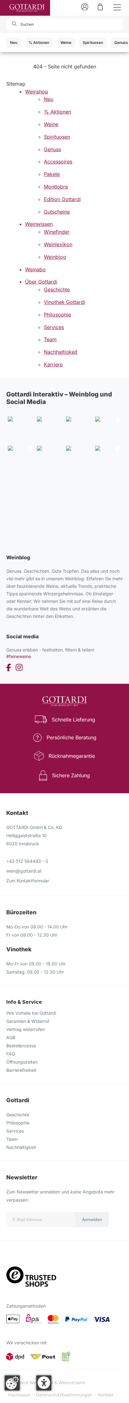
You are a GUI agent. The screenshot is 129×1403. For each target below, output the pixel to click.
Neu (13, 42)
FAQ (10, 1053)
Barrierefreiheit (21, 1070)
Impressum (19, 1394)
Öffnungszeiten (22, 1062)
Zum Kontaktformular (27, 880)
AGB (10, 1037)
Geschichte (17, 1114)
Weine (65, 42)
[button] (43, 1382)
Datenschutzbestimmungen (64, 1394)
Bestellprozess (21, 1045)
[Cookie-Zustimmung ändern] (12, 1382)
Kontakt (106, 1394)
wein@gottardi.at (24, 871)
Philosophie (17, 1122)
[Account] (84, 6)
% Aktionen (38, 42)
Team (12, 1139)
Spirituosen (93, 42)
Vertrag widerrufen (25, 1029)
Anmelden (92, 1219)
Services (15, 1131)
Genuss (121, 42)
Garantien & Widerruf (27, 1021)
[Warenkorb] (100, 6)
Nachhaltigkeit (21, 1147)
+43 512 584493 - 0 (27, 861)
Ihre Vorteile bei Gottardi (31, 1013)
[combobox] (42, 24)
